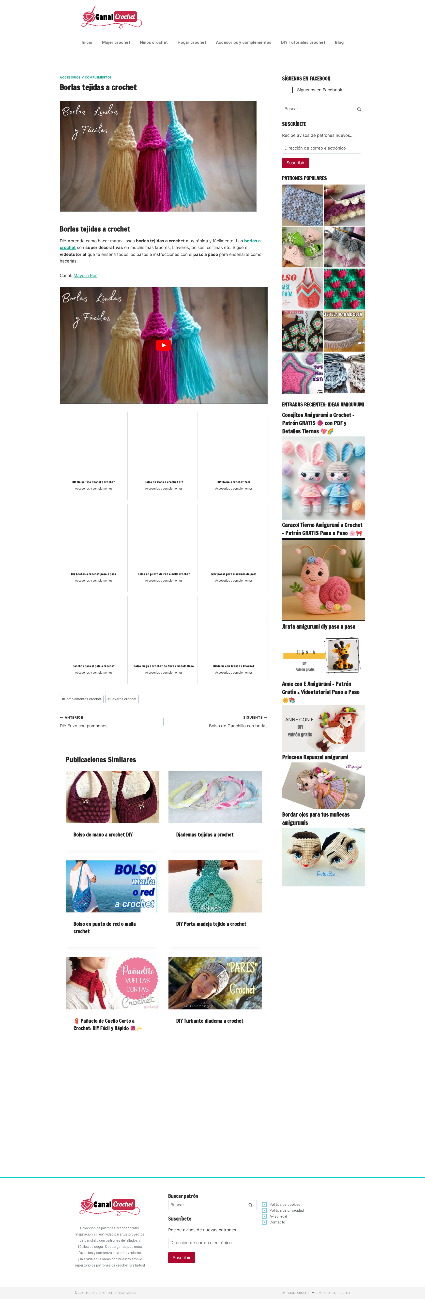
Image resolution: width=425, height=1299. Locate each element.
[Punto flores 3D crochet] (344, 205)
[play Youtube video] (164, 345)
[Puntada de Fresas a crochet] (344, 288)
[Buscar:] (323, 108)
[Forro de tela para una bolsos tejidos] (344, 331)
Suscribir (295, 162)
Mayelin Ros (85, 275)
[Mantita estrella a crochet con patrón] (302, 373)
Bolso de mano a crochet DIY (103, 834)
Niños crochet (154, 42)
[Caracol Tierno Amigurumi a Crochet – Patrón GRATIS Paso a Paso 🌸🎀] (323, 579)
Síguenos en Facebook (306, 78)
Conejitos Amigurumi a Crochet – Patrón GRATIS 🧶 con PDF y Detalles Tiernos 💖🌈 (318, 423)
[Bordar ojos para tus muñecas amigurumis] (323, 857)
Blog (339, 42)
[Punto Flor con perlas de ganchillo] (302, 205)
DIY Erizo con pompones (83, 721)
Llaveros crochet (122, 699)
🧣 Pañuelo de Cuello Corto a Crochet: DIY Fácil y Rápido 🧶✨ (108, 1024)
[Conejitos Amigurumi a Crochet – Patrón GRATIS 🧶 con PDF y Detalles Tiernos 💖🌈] (323, 478)
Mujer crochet (116, 42)
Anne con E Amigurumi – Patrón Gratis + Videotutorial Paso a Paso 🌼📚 (321, 692)
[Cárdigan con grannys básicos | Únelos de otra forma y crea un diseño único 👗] (302, 331)
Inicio (87, 42)
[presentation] (112, 797)
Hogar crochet (192, 42)
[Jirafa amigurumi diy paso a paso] (323, 655)
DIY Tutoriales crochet (303, 42)
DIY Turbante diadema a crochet (209, 1020)
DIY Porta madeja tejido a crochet (211, 924)
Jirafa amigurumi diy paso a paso (318, 626)
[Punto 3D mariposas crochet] (344, 247)
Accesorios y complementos (243, 42)
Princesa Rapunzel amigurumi (315, 757)
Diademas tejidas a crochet (205, 834)
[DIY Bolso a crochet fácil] (302, 288)
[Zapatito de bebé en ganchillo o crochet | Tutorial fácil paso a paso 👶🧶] (302, 247)
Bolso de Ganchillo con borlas (238, 721)
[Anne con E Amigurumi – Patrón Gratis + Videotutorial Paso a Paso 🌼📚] (323, 728)
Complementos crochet (81, 699)
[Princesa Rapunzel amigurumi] (323, 785)
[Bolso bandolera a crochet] (344, 373)
